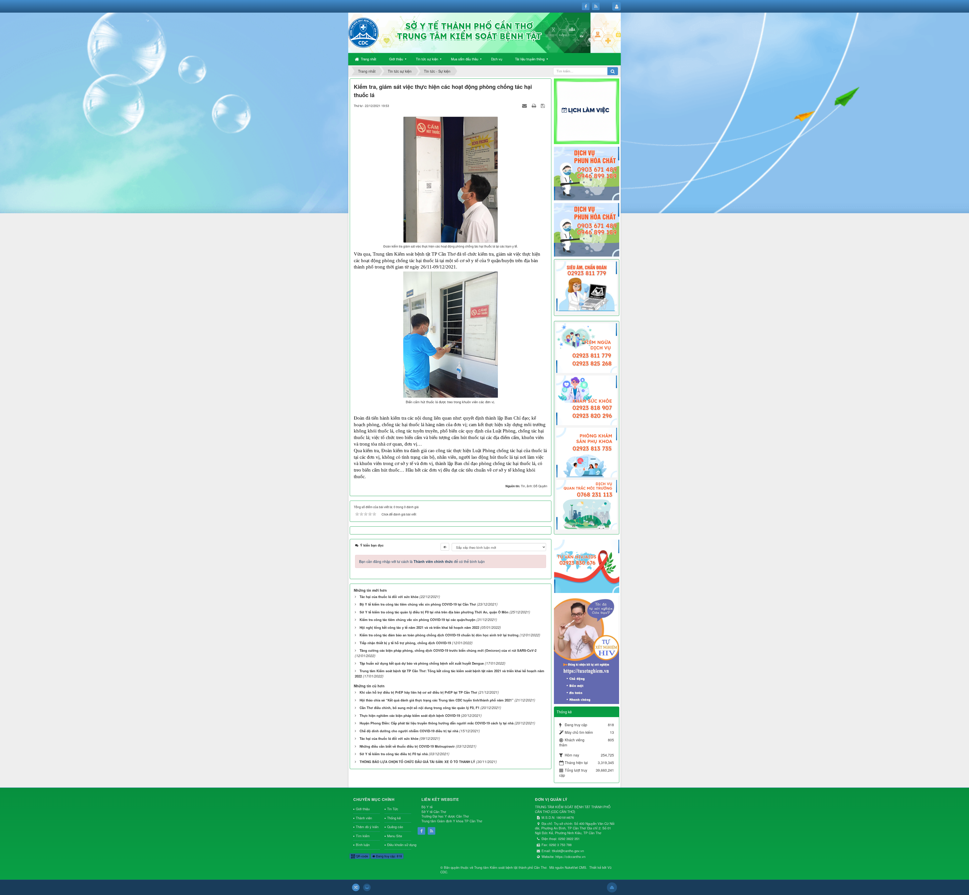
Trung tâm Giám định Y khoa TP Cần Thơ (451, 821)
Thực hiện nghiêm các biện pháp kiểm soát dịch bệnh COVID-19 (410, 715)
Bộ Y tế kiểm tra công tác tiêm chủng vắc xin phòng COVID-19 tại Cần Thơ (418, 604)
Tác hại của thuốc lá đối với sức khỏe (389, 596)
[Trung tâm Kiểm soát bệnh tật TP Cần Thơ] (363, 32)
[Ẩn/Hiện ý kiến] (445, 547)
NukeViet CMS (575, 867)
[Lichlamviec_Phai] (587, 110)
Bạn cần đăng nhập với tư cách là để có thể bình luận (422, 561)
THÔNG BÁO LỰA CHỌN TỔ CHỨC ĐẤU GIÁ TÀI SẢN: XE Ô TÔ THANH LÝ (417, 761)
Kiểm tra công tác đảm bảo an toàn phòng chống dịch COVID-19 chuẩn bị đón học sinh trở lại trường (439, 635)
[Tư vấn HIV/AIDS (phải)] (587, 565)
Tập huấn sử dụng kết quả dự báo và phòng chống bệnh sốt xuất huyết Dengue (422, 663)
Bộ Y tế (427, 806)
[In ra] (534, 105)
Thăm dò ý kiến (367, 826)
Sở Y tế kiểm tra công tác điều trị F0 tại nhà (394, 753)
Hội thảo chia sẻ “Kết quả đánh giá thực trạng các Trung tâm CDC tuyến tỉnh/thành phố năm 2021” (437, 700)
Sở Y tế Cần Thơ (433, 811)
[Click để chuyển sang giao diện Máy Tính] (367, 887)
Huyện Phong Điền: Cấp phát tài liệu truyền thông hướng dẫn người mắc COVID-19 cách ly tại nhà (437, 723)
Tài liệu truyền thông (530, 59)
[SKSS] (586, 451)
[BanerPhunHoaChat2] (587, 172)
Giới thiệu (396, 59)
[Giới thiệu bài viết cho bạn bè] (525, 105)
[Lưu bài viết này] (543, 105)
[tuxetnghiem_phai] (587, 649)
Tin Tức (392, 808)
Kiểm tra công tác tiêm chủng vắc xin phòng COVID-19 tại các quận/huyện (417, 619)
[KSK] (586, 399)
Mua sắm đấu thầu (464, 59)
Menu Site (394, 835)
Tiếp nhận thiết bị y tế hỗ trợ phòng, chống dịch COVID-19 (405, 642)
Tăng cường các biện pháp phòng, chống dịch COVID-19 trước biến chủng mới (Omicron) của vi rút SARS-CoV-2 (448, 650)
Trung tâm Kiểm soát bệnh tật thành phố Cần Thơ (510, 867)
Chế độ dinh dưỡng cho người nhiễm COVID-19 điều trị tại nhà (409, 730)
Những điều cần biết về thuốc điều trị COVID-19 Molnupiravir (407, 746)
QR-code (361, 856)
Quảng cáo (395, 826)
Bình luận (363, 844)
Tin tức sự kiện (427, 59)
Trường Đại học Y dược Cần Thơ (445, 816)
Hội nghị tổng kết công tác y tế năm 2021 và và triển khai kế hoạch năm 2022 (419, 627)
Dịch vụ (496, 59)
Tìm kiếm (363, 835)
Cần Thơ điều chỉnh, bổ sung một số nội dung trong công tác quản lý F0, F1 (419, 707)
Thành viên (364, 818)
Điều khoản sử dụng (399, 844)
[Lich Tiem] (586, 347)
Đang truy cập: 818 (388, 856)
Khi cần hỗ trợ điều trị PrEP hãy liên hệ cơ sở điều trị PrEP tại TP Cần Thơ (418, 692)
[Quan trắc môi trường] (586, 504)
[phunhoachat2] (587, 229)
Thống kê (394, 818)
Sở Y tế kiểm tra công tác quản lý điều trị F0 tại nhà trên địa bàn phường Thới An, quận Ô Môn (434, 612)
